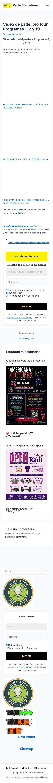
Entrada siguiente (26, 339)
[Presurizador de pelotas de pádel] (19, 721)
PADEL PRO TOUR (31, 159)
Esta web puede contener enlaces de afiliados (26, 777)
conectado (31, 533)
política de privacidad (19, 317)
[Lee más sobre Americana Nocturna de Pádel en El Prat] (26, 395)
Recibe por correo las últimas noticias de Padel (28, 243)
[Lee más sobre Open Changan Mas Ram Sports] (26, 474)
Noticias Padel (15, 292)
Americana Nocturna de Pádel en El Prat (25, 362)
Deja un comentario (12, 34)
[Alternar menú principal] (47, 5)
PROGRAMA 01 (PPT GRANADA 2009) (20, 104)
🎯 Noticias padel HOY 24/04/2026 (19, 510)
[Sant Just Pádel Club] (18, 592)
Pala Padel (26, 737)
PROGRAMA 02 (10, 159)
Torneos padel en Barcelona (23, 295)
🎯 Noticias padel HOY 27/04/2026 (19, 434)
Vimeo (19, 107)
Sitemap (26, 749)
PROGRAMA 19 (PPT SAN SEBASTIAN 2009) (23, 200)
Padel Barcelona (25, 5)
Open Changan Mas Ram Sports (25, 445)
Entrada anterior (26, 333)
